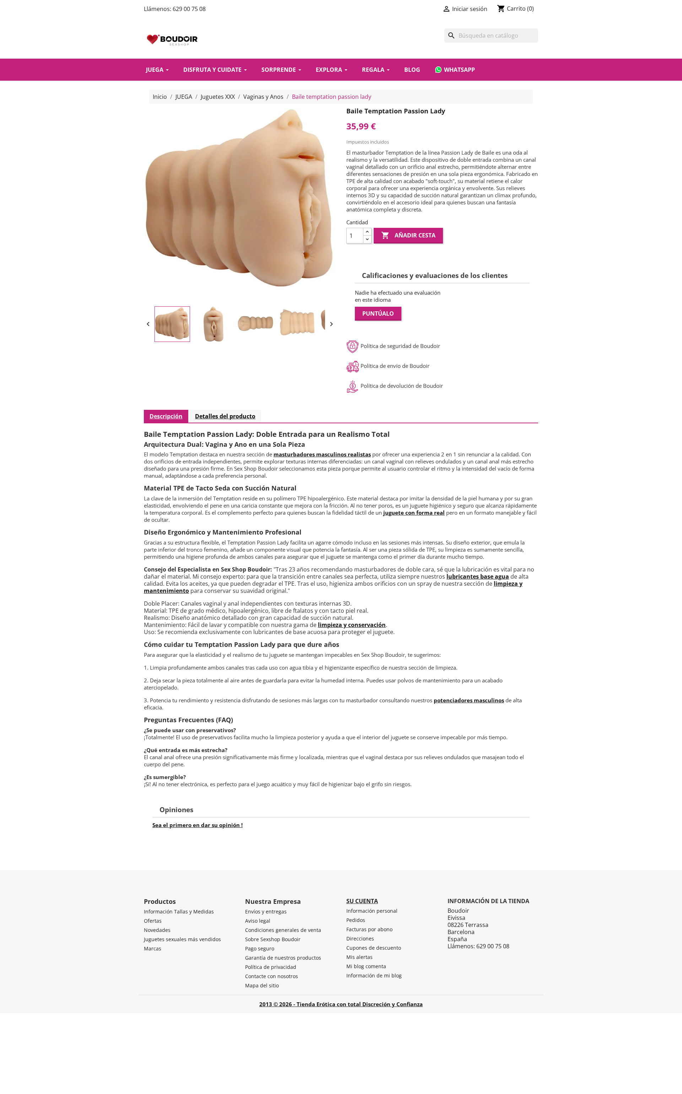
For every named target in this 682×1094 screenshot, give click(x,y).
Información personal (371, 910)
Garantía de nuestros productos (283, 957)
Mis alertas (359, 957)
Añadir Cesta (408, 235)
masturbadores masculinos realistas (322, 454)
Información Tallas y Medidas (179, 911)
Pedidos (355, 920)
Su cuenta (362, 901)
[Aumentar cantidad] (367, 232)
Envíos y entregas (266, 911)
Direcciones (360, 938)
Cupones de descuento (373, 947)
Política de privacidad (270, 967)
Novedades (157, 930)
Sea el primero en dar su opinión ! (197, 824)
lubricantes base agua (477, 576)
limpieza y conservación (352, 625)
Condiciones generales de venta (283, 930)
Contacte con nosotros (271, 976)
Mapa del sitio (262, 985)
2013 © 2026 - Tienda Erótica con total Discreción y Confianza (341, 1004)
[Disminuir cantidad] (367, 239)
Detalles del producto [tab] (225, 416)
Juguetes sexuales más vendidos (182, 939)
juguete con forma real (414, 512)
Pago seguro (259, 948)
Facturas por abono (369, 929)
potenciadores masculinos (469, 700)
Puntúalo (378, 313)
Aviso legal (257, 920)
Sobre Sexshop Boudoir (273, 939)
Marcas (152, 948)
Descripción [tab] (166, 416)
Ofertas (153, 920)
